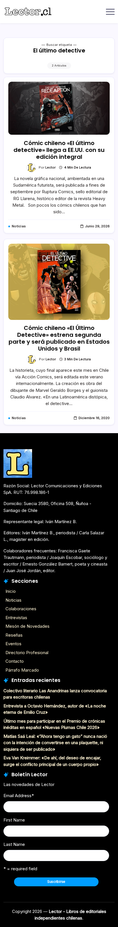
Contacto (14, 661)
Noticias (13, 600)
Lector (50, 167)
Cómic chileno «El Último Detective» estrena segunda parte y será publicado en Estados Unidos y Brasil (59, 338)
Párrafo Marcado (22, 670)
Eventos (13, 643)
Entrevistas (16, 617)
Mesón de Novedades (27, 626)
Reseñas (14, 635)
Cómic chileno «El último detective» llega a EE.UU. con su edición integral (59, 150)
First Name (14, 820)
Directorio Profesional (26, 652)
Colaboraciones (20, 608)
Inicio (10, 591)
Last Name (14, 844)
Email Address (18, 795)
